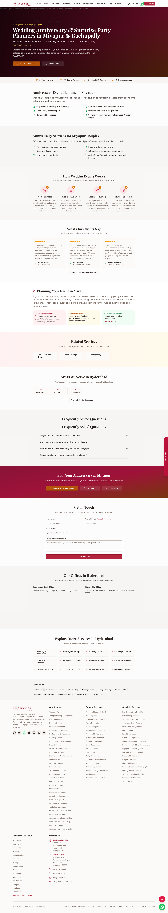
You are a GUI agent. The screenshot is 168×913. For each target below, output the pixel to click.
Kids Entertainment (56, 752)
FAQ (124, 690)
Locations (100, 4)
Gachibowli (17, 840)
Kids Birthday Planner (94, 741)
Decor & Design (55, 723)
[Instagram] (129, 3)
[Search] (133, 3)
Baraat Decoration (129, 730)
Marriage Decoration (94, 774)
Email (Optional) (52, 528)
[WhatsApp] (142, 3)
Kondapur (16, 888)
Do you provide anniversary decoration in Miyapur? (63, 455)
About (46, 4)
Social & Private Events (58, 792)
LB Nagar (16, 862)
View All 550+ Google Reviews (82, 272)
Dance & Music (55, 767)
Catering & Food (55, 737)
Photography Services (65, 694)
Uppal (15, 870)
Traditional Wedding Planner (133, 719)
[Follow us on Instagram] (14, 732)
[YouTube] (137, 3)
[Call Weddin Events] (162, 899)
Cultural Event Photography (133, 752)
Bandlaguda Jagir (19, 881)
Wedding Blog (73, 690)
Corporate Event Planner (132, 723)
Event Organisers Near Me (132, 712)
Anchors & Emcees (56, 759)
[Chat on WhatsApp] (162, 907)
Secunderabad (18, 855)
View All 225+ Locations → (23, 895)
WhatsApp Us (54, 64)
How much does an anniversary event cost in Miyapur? (65, 448)
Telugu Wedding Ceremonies (61, 715)
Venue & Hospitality (57, 800)
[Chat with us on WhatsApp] (24, 732)
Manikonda (17, 873)
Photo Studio (91, 752)
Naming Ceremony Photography (135, 767)
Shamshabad (18, 866)
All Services (38, 690)
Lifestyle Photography (131, 756)
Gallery (117, 690)
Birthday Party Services (58, 730)
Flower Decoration (83, 694)
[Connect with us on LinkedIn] (34, 732)
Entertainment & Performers (60, 756)
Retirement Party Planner (132, 726)
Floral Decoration (56, 825)
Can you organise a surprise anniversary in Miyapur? (64, 442)
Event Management (94, 726)
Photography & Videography (60, 734)
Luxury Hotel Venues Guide (96, 719)
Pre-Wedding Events (57, 719)
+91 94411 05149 (59, 873)
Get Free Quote (111, 488)
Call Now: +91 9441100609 (63, 488)
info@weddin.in (59, 877)
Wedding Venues (88, 690)
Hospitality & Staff (56, 781)
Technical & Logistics (57, 807)
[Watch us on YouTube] (19, 732)
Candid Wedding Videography (134, 741)
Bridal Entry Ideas (129, 734)
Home (39, 4)
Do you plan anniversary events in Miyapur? (60, 435)
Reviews (61, 690)
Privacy (135, 906)
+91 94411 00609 (59, 869)
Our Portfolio (50, 690)
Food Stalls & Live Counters (60, 741)
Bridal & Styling (55, 745)
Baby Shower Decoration (95, 778)
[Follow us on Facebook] (29, 732)
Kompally (16, 884)
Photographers (88, 4)
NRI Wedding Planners (130, 715)
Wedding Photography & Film (60, 829)
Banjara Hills (17, 844)
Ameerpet (17, 877)
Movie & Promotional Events (60, 811)
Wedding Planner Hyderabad (44, 694)
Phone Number (98, 519)
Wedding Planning (56, 712)
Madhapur (17, 892)
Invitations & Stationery (58, 803)
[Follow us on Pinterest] (39, 732)
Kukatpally (17, 859)
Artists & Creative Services (59, 748)
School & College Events (59, 796)
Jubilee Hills (17, 848)
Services (65, 4)
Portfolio (77, 4)
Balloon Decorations (57, 726)
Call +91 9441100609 (28, 64)
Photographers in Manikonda (133, 770)
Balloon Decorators (93, 748)
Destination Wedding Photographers (136, 745)
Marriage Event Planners (95, 730)
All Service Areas (128, 781)
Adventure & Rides (56, 778)
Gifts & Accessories (57, 774)
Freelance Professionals (131, 778)
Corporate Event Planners (96, 759)
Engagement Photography (133, 748)
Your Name (50, 519)
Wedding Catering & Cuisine (60, 818)
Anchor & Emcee (92, 763)
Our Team (55, 4)
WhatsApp (91, 488)
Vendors (90, 906)
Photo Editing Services (131, 763)
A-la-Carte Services (57, 814)
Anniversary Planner (93, 767)
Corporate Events (56, 785)
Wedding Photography (95, 734)
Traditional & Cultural (57, 770)
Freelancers (101, 906)
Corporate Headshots (131, 759)
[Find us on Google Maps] (44, 732)
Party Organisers (92, 756)
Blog (110, 4)
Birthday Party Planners (95, 737)
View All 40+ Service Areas (82, 400)
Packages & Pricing (104, 690)
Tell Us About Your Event (56, 538)
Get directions (109, 321)
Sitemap (152, 906)
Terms (143, 906)
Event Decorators (93, 745)
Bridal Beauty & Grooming (59, 822)
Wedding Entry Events (58, 763)
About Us (66, 906)
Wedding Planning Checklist (133, 774)
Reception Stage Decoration (97, 770)
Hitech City (17, 851)
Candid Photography (130, 737)
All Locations (98, 694)
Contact (118, 4)
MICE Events (54, 789)
